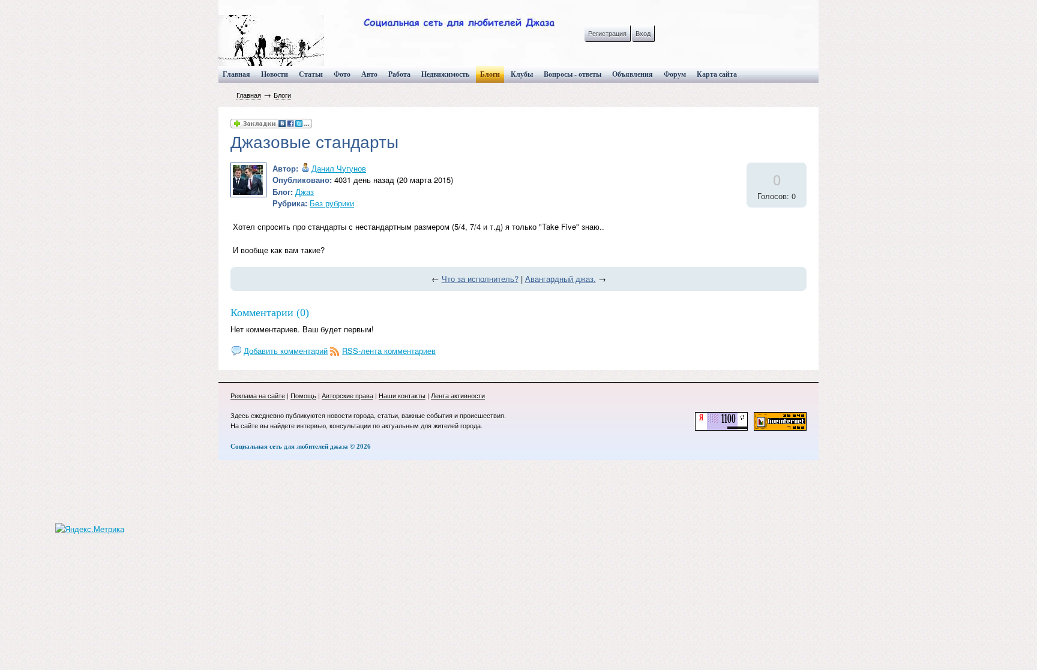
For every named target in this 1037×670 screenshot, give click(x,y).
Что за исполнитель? (480, 278)
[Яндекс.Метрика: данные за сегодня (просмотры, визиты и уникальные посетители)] (89, 529)
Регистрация (607, 33)
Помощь (303, 395)
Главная (248, 95)
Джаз (304, 191)
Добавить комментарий (286, 350)
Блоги (282, 95)
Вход (643, 33)
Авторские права (347, 395)
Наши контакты (402, 395)
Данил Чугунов (338, 168)
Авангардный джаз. (560, 278)
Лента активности (458, 395)
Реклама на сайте (257, 395)
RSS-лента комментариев (389, 350)
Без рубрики (332, 203)
